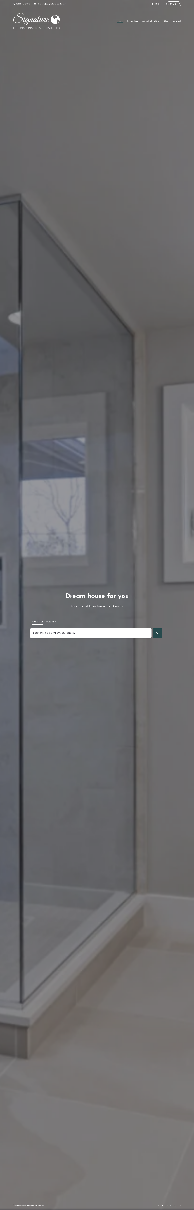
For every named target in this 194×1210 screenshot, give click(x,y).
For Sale (37, 621)
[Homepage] (36, 21)
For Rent (52, 621)
